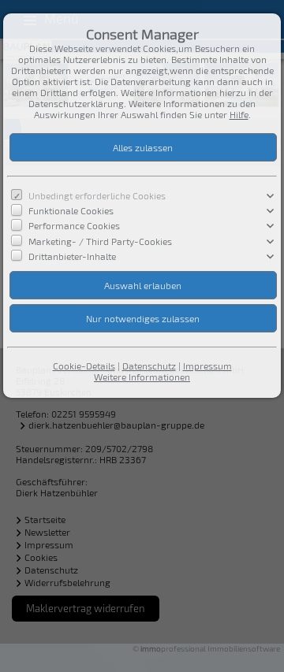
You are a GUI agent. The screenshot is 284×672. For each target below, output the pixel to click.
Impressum (207, 365)
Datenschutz (149, 365)
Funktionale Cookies (71, 210)
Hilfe (239, 114)
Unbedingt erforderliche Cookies (97, 195)
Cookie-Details (84, 365)
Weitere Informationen (142, 376)
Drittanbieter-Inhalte (72, 255)
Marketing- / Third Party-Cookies (100, 240)
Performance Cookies (74, 225)
